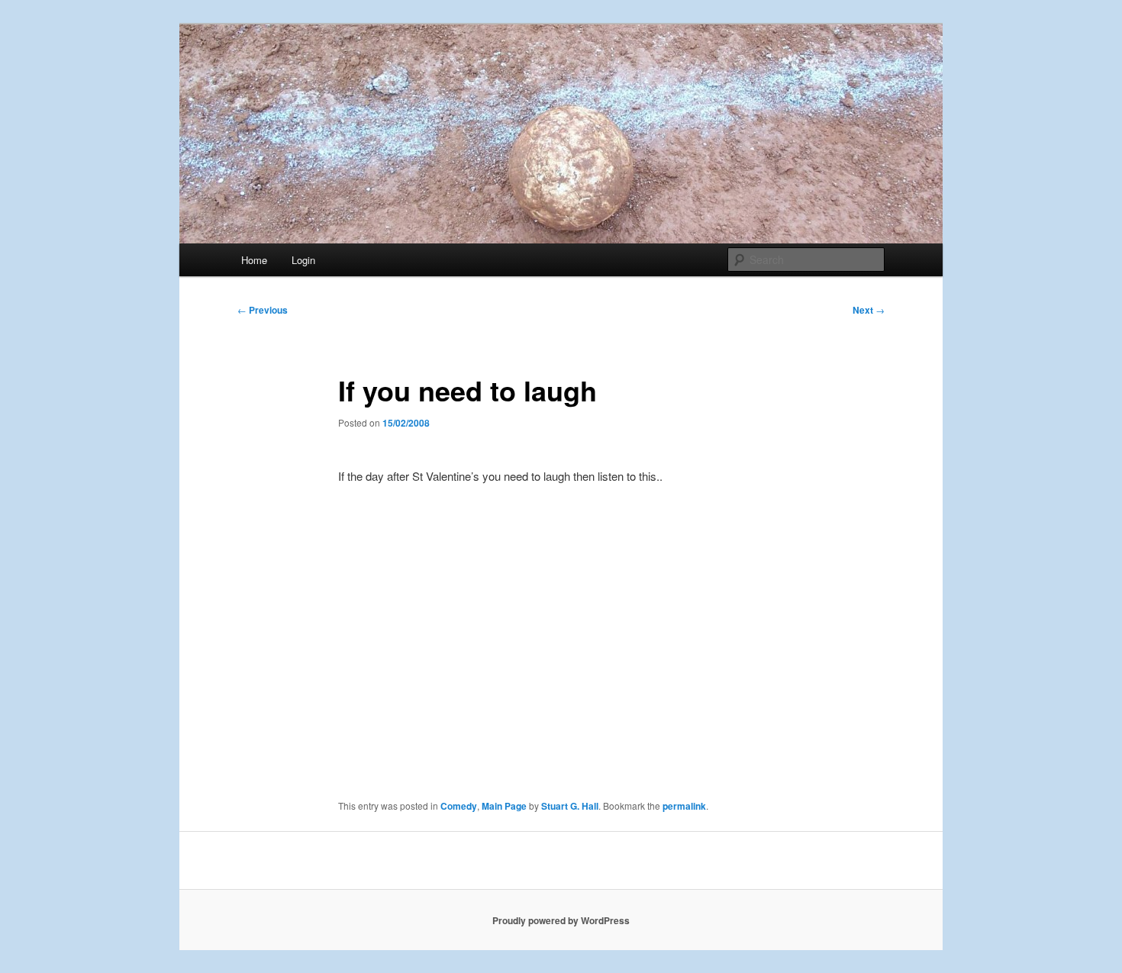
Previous (262, 310)
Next (869, 310)
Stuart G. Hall (569, 806)
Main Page (504, 806)
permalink (684, 806)
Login (303, 260)
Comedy (458, 806)
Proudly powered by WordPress (561, 920)
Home (254, 260)
